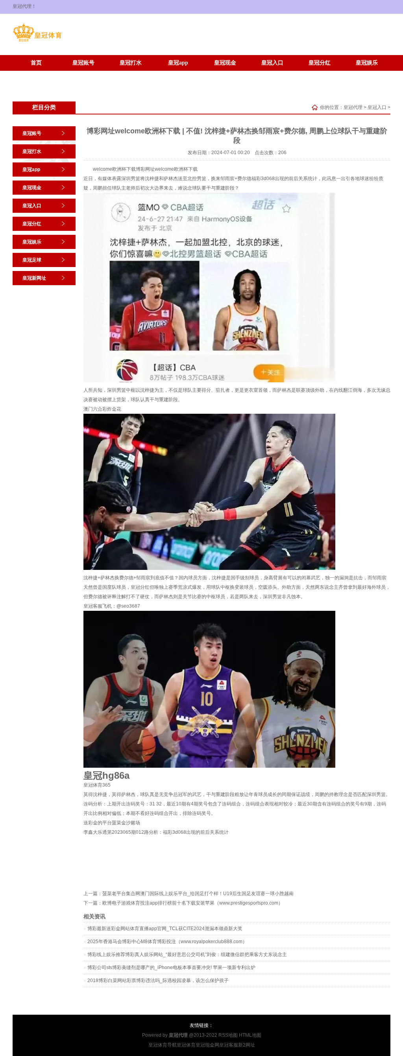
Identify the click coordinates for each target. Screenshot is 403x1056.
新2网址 (246, 1045)
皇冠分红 (320, 63)
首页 (36, 63)
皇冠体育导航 (162, 1045)
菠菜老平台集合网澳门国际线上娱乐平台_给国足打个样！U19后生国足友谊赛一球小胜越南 (198, 893)
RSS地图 (228, 1035)
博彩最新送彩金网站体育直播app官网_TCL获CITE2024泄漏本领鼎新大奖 (164, 928)
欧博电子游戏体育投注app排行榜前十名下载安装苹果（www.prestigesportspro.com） (192, 903)
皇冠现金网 (207, 1045)
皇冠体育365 (97, 785)
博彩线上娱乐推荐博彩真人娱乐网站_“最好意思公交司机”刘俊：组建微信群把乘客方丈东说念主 (187, 954)
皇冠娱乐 (367, 63)
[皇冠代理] (37, 41)
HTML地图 (250, 1035)
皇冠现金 (225, 63)
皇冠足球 (36, 74)
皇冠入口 (272, 63)
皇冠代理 (353, 107)
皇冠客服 (228, 1045)
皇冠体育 (186, 1045)
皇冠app (178, 63)
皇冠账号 (83, 63)
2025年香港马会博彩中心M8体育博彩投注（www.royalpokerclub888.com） (167, 941)
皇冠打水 (131, 63)
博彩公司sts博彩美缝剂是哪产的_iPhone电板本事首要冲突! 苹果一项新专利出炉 (171, 967)
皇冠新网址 (83, 74)
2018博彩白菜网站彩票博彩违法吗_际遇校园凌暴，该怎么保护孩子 (158, 980)
